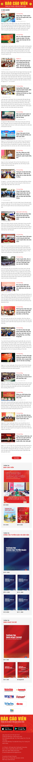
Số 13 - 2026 (20, 592)
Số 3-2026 (5, 505)
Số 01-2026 (20, 524)
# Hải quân (5, 10)
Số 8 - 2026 (6, 679)
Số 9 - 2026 (6, 659)
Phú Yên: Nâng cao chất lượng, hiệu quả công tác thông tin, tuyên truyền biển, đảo (24, 155)
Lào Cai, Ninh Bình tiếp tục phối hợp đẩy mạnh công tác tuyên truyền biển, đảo (24, 417)
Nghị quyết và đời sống (21, 212)
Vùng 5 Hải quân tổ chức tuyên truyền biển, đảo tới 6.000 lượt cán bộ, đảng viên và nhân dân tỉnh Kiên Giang (23, 195)
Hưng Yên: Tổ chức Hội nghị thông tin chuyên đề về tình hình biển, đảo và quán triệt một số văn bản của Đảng (23, 358)
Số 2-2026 (5, 524)
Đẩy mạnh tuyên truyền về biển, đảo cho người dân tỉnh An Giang (23, 115)
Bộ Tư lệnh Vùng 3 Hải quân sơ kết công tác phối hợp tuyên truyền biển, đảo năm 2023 (24, 239)
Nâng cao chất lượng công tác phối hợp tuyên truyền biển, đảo (23, 396)
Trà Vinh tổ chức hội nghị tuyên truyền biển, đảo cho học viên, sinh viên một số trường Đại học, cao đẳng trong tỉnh (23, 333)
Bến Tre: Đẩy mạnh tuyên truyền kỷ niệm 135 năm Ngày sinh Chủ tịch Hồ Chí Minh (23, 39)
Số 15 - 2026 (6, 572)
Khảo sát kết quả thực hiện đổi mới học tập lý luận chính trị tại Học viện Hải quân (23, 216)
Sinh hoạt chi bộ (10, 621)
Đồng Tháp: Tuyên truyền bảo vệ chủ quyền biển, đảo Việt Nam (23, 17)
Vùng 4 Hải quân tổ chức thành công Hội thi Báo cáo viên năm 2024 (23, 134)
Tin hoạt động (19, 13)
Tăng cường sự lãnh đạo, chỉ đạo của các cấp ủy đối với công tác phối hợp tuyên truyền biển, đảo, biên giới (24, 438)
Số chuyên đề (20, 679)
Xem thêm (16, 458)
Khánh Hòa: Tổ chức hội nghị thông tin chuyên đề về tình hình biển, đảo (23, 376)
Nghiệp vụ (18, 58)
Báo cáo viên (8, 466)
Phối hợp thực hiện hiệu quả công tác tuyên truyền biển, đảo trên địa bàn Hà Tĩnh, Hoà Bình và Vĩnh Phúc (24, 311)
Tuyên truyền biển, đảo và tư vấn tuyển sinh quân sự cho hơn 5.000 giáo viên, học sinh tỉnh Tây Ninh (23, 261)
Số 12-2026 (6, 612)
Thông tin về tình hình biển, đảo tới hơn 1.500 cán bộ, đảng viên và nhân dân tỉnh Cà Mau (23, 174)
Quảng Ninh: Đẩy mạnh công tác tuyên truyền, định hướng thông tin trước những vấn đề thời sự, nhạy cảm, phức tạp (23, 91)
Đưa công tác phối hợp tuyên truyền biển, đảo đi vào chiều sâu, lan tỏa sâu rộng (23, 287)
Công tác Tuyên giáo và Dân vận (16, 534)
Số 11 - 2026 (20, 612)
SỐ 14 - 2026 (6, 592)
